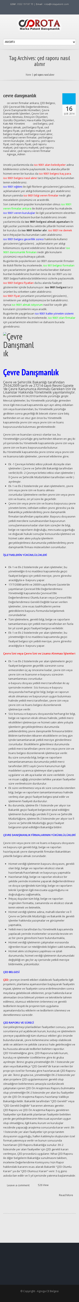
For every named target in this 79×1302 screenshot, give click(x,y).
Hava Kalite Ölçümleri (40, 120)
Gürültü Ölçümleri (14, 120)
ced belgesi (40, 123)
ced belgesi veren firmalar (20, 137)
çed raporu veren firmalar (34, 151)
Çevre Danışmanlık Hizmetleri (21, 110)
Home (28, 74)
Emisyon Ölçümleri (35, 117)
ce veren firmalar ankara (23, 103)
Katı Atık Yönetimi (14, 123)
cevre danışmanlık (19, 95)
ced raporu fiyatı (20, 144)
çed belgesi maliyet (33, 131)
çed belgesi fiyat (32, 127)
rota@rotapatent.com (56, 4)
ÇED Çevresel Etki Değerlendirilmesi (25, 107)
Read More (66, 1195)
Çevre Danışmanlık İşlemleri (26, 111)
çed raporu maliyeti (26, 147)
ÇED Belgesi (47, 103)
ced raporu (32, 141)
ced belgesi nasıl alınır (38, 134)
